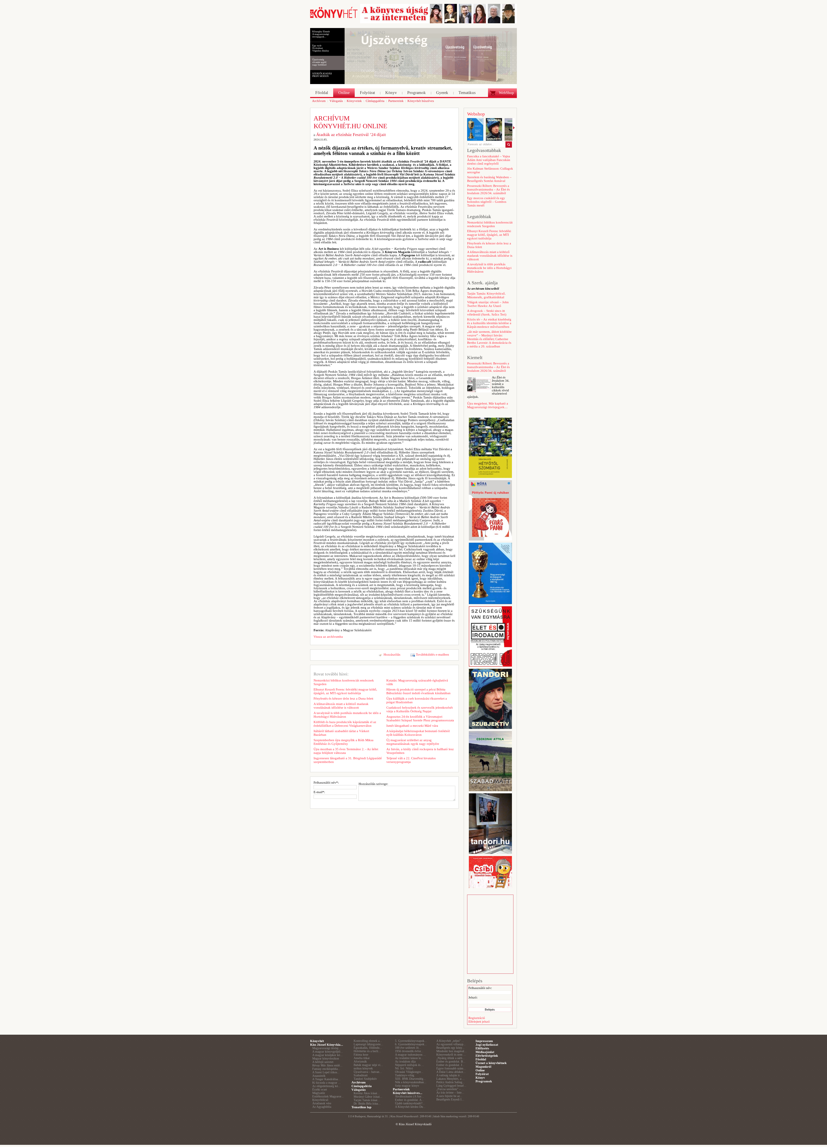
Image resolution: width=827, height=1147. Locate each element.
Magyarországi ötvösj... (326, 1048)
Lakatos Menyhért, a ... (450, 1078)
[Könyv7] (334, 17)
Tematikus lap (361, 1107)
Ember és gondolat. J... (450, 1065)
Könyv (480, 1077)
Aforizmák (360, 1061)
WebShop (506, 93)
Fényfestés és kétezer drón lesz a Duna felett (343, 698)
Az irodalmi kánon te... (409, 1058)
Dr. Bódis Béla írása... (367, 1103)
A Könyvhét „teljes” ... (450, 1040)
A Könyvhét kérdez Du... (410, 1106)
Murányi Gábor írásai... (368, 1096)
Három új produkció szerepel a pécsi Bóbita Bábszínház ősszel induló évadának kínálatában (418, 691)
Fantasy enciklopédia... (326, 1068)
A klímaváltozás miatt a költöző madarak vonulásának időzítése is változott (341, 705)
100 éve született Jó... (408, 1047)
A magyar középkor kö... (327, 1055)
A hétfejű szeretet (322, 1062)
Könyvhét (317, 1041)
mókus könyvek (363, 1068)
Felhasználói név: (480, 988)
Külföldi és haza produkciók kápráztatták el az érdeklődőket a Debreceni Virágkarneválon (345, 723)
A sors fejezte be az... (449, 1096)
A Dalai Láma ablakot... (451, 1072)
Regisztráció (476, 1018)
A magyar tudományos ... (410, 1054)
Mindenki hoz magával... (451, 1051)
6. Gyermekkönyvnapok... (411, 1044)
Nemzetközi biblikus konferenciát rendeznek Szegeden (344, 682)
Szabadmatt (361, 1075)
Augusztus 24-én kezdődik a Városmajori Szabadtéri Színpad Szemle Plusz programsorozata (420, 718)
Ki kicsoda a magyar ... (326, 1082)
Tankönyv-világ (404, 1075)
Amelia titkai (362, 1058)
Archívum (358, 1082)
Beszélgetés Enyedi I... (450, 1099)
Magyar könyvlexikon (325, 1058)
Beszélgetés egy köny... (450, 1047)
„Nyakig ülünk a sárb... (450, 1058)
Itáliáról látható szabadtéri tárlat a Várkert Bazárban (341, 732)
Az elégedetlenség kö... (326, 1086)
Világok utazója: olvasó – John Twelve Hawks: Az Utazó (488, 304)
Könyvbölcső (320, 1100)
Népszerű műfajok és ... (409, 1065)
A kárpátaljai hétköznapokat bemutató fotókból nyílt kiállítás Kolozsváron (418, 732)
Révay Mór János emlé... (327, 1065)
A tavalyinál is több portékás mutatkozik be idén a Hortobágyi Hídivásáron (347, 714)
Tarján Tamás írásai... (367, 1100)
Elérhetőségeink (487, 1055)
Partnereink (401, 1089)
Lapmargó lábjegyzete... (368, 1044)
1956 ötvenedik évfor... (409, 1051)
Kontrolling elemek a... (368, 1040)
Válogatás (358, 1089)
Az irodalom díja (405, 1061)
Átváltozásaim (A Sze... (409, 1096)
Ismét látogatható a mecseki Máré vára (412, 725)
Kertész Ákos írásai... (367, 1093)
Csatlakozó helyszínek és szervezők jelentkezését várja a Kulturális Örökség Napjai (419, 709)
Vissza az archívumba (328, 636)
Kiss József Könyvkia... (326, 1044)
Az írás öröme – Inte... (450, 1092)
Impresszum (484, 1041)
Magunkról (483, 1066)
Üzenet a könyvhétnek (491, 1063)
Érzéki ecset (319, 1089)
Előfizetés (482, 1048)
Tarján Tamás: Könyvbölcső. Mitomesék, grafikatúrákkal (486, 295)
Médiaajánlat (485, 1052)
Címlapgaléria (361, 1086)
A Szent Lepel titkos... (326, 1072)
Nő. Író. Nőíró (404, 1068)
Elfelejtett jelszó (479, 1021)
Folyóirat (482, 1074)
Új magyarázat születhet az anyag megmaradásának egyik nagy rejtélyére (412, 741)
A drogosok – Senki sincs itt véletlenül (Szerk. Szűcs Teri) (486, 312)
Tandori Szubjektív (365, 1078)
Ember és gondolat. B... (450, 1061)
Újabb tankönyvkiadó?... (410, 1103)
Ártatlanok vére (321, 1103)
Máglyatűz (318, 1093)
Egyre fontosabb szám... (451, 1068)
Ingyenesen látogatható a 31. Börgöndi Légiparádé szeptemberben (348, 760)
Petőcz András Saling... (450, 1082)
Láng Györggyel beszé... (451, 1085)
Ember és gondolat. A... (409, 1100)
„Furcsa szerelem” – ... (450, 1089)
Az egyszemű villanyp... (451, 1044)
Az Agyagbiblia (321, 1106)
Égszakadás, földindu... (368, 1047)
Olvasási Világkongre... (409, 1072)
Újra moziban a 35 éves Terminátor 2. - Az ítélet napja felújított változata (346, 751)
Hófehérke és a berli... (367, 1051)
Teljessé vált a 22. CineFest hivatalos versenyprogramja (411, 760)
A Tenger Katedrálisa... (326, 1079)
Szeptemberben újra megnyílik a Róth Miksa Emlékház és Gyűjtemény (343, 741)
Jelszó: (472, 997)
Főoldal (481, 1059)
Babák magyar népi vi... (368, 1065)
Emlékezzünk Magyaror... (328, 1096)
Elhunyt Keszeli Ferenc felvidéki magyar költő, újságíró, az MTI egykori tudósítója (345, 691)
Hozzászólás (392, 654)
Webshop (476, 114)
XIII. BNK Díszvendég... (410, 1078)
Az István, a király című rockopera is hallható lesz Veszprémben (420, 751)
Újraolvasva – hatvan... (368, 1072)
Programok (484, 1081)
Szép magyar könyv (407, 1085)
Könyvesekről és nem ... (451, 1054)
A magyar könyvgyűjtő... (327, 1051)
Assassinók (318, 1075)
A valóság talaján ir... (449, 1075)
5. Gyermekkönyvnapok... (411, 1040)
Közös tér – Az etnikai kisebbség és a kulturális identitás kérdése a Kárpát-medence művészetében (489, 323)
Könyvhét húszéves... (407, 1093)
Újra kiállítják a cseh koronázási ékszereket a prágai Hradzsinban (416, 700)
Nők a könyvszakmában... (410, 1082)
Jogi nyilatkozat (487, 1044)
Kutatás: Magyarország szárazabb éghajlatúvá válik (417, 682)
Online (480, 1070)
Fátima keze (361, 1054)
